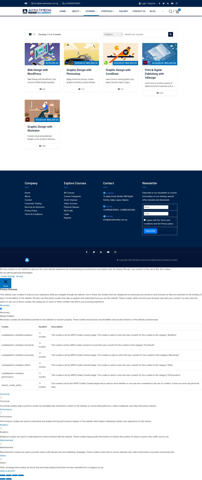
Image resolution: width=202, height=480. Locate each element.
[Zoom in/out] (2, 475)
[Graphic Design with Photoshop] (81, 54)
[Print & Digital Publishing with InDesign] (160, 54)
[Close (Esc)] (21, 475)
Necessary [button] (5, 305)
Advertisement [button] (6, 440)
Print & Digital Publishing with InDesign (154, 73)
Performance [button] (6, 409)
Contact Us (139, 11)
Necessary (5, 312)
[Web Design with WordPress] (42, 54)
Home (63, 11)
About (75, 11)
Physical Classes (71, 207)
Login (66, 214)
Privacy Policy (31, 210)
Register (67, 218)
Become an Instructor (35, 207)
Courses (90, 11)
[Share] (15, 475)
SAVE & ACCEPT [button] (7, 471)
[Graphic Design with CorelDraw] (120, 54)
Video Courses (70, 203)
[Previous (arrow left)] (2, 479)
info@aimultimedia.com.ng (46, 3)
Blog (152, 11)
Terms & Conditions (34, 214)
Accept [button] (19, 276)
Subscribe (150, 231)
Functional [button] (4, 394)
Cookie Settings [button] (8, 276)
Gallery (123, 11)
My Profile (68, 210)
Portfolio (107, 11)
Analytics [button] (4, 425)
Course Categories (72, 196)
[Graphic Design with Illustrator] (42, 111)
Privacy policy (167, 223)
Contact (28, 200)
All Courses (69, 193)
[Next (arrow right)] (9, 479)
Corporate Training (33, 203)
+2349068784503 (72, 3)
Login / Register (148, 3)
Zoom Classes (70, 200)
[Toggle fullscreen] (9, 475)
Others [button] (3, 455)
